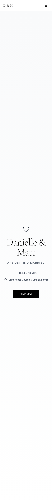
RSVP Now (26, 294)
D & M (8, 6)
